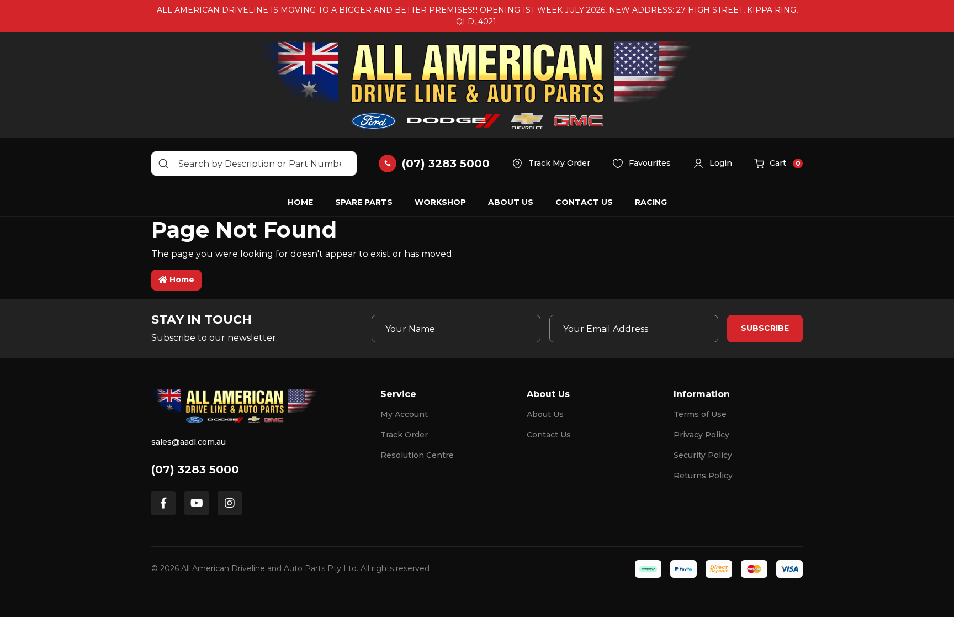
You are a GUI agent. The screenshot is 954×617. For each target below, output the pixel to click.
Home (300, 202)
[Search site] (163, 163)
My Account (404, 414)
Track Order (404, 435)
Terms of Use (700, 414)
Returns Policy (703, 476)
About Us (510, 202)
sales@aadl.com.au (188, 442)
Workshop (440, 202)
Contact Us (584, 202)
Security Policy (703, 455)
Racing (651, 202)
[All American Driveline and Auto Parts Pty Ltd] (477, 85)
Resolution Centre (417, 455)
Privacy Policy (701, 435)
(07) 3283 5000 (195, 469)
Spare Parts (364, 202)
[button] (712, 163)
